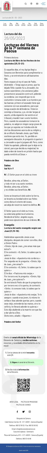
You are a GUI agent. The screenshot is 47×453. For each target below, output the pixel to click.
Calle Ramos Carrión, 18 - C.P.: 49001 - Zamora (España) (23, 422)
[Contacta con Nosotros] (37, 3)
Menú (42, 4)
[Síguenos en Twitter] (23, 411)
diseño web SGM (23, 450)
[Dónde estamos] (31, 3)
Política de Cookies (23, 405)
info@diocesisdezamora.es (25, 429)
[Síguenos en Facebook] (17, 411)
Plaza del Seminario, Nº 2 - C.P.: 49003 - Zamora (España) (23, 435)
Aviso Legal (14, 402)
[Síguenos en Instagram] (30, 411)
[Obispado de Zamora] (7, 4)
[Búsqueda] (25, 3)
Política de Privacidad (29, 402)
